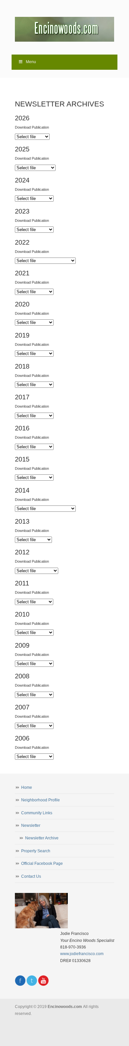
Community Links (36, 813)
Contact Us (31, 876)
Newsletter (30, 825)
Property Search (35, 851)
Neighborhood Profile (40, 800)
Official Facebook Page (42, 863)
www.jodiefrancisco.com (82, 953)
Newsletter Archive (42, 838)
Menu (31, 62)
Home (26, 787)
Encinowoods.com (64, 27)
